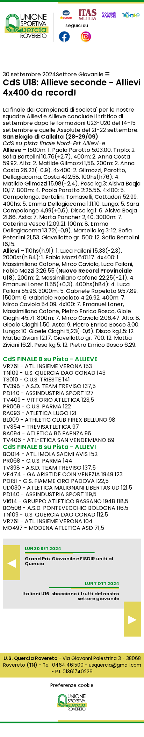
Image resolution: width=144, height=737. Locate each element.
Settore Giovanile (79, 74)
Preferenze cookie (72, 685)
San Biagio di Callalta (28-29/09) (50, 137)
